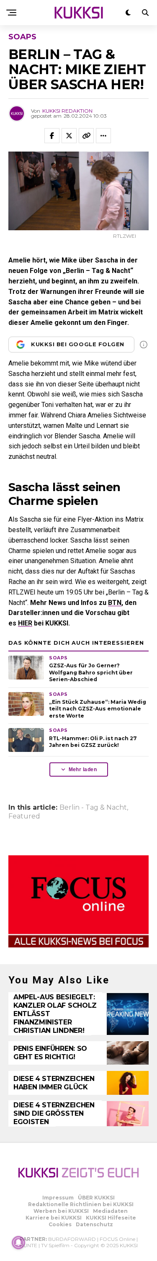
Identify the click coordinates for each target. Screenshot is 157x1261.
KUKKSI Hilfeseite (111, 1218)
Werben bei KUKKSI (61, 1211)
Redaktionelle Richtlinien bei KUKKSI (81, 1204)
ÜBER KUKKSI (96, 1197)
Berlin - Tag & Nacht (93, 807)
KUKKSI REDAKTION (67, 111)
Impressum (58, 1197)
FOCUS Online (117, 1239)
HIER (25, 623)
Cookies (60, 1224)
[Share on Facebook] (51, 135)
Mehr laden (83, 769)
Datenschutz (94, 1224)
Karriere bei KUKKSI (54, 1218)
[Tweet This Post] (69, 135)
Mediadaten (110, 1211)
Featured (24, 816)
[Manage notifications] (18, 1242)
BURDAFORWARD (72, 1239)
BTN (114, 603)
